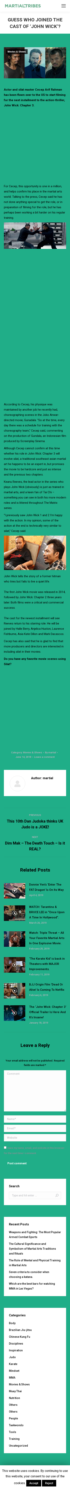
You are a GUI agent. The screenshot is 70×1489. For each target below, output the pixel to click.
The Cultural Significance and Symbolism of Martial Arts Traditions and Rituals (32, 1248)
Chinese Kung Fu (19, 1336)
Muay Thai (15, 1391)
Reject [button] (49, 1483)
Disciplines (16, 1343)
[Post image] (14, 891)
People (13, 1418)
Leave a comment (44, 756)
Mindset (14, 1370)
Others (13, 1404)
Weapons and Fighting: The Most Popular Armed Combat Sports (35, 1235)
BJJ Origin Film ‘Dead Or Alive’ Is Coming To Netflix (46, 987)
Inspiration (16, 1350)
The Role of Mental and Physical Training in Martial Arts (35, 1263)
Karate (13, 1364)
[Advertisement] (35, 145)
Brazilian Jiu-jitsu (20, 1330)
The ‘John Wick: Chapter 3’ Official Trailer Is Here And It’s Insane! (47, 1012)
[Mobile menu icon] (63, 5)
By (50, 752)
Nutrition (14, 1398)
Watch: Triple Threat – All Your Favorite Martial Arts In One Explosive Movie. (46, 938)
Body (12, 1323)
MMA (12, 1377)
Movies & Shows (17, 51)
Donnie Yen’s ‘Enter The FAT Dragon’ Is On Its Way (46, 887)
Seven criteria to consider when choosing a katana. (29, 1274)
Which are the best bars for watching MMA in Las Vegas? (32, 1286)
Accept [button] (33, 1483)
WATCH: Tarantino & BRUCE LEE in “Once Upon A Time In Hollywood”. (47, 912)
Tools (12, 1432)
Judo (12, 1357)
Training (14, 1438)
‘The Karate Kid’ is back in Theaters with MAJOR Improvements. (47, 964)
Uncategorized (18, 1445)
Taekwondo (16, 1425)
